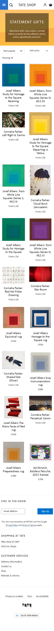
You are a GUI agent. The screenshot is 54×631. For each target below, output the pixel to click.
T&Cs (29, 596)
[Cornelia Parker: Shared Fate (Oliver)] (13, 360)
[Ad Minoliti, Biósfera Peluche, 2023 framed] (40, 453)
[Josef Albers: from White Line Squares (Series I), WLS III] (13, 176)
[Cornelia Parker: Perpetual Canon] (40, 404)
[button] (11, 5)
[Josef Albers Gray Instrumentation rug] (40, 363)
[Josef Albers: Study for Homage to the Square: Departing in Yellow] (40, 124)
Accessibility (42, 596)
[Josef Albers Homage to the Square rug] (40, 318)
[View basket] (50, 5)
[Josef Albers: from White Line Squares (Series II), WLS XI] (40, 230)
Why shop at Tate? (10, 541)
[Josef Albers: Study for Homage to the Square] (13, 230)
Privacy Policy (12, 525)
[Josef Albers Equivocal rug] (13, 318)
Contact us (6, 566)
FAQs (3, 571)
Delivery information (11, 561)
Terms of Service (29, 525)
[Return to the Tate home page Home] (27, 5)
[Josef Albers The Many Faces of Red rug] (13, 408)
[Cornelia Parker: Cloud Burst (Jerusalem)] (40, 180)
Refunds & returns (10, 575)
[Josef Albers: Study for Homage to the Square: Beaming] (13, 75)
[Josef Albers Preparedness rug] (13, 453)
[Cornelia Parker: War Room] (40, 274)
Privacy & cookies (14, 596)
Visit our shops (8, 546)
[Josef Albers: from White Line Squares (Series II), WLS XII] (40, 76)
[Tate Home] (27, 605)
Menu (4, 4)
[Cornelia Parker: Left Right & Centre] (13, 120)
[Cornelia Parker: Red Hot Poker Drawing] (13, 275)
